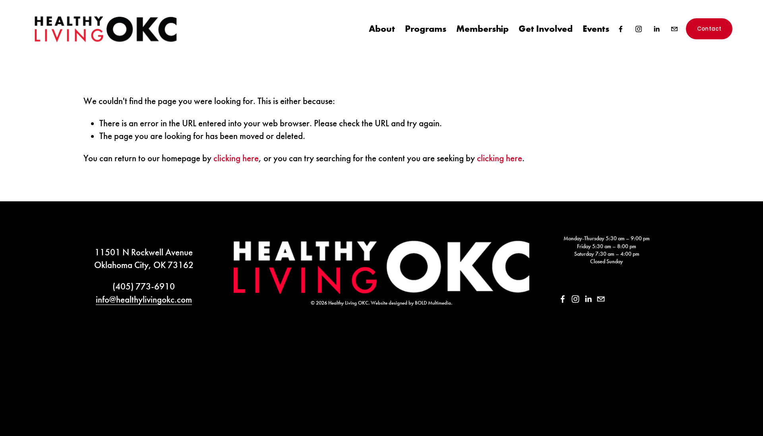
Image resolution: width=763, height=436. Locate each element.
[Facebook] (621, 29)
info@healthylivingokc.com (144, 299)
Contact (709, 29)
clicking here (236, 158)
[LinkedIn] (656, 29)
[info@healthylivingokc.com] (674, 29)
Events (596, 28)
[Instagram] (639, 29)
